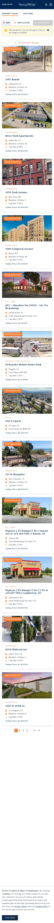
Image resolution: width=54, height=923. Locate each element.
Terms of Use (42, 906)
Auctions (28, 14)
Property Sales (10, 14)
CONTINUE (10, 918)
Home (27, 4)
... (31, 730)
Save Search (44, 23)
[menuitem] (10, 14)
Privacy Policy (20, 906)
